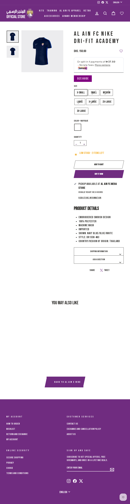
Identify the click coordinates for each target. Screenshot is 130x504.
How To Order (13, 423)
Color (81, 120)
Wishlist (10, 429)
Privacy (10, 462)
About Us (71, 434)
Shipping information (99, 251)
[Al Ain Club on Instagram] (69, 479)
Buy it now (99, 174)
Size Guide (83, 78)
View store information (89, 197)
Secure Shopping (14, 457)
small (94, 92)
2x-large (107, 101)
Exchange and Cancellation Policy (84, 429)
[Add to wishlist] (121, 49)
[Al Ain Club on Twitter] (81, 479)
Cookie (9, 468)
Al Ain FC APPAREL (70, 10)
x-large (93, 101)
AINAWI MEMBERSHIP (74, 16)
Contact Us (72, 423)
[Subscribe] (112, 468)
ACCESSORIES (52, 16)
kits (41, 10)
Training (52, 10)
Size (75, 86)
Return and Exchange (17, 434)
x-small (81, 92)
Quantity (78, 137)
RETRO (87, 10)
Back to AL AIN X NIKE (67, 382)
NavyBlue (78, 127)
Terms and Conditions (17, 473)
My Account (12, 439)
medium (106, 92)
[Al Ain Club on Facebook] (75, 479)
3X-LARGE (81, 111)
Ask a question (99, 259)
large (80, 101)
